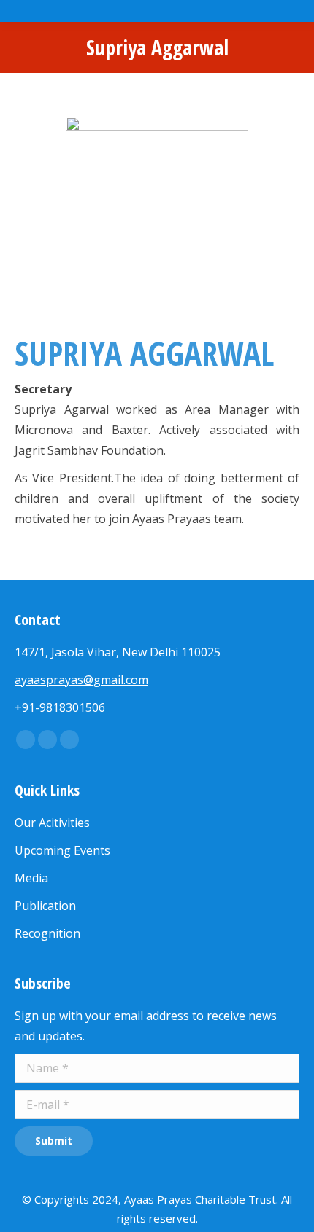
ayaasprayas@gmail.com (81, 680)
